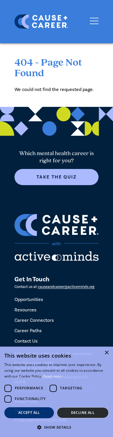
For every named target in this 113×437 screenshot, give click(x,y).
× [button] (106, 353)
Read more (52, 376)
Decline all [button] (82, 412)
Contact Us (26, 341)
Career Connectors (34, 320)
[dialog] (56, 392)
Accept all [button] (29, 412)
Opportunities (28, 299)
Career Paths (28, 330)
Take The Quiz (56, 177)
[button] (56, 427)
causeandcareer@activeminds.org (66, 286)
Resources (25, 310)
